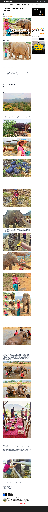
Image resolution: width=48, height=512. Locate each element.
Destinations (12, 4)
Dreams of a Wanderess (9, 16)
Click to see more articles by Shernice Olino (19, 503)
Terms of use (28, 509)
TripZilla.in (14, 507)
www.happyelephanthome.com (6, 489)
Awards (36, 4)
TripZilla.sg (28, 507)
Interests (18, 4)
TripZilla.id (9, 507)
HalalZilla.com (34, 507)
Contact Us (24, 509)
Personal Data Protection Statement (40, 509)
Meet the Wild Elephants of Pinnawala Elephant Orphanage (12, 64)
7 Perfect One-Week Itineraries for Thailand (10, 443)
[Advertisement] (17, 79)
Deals (28, 4)
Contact (31, 4)
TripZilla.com (4, 507)
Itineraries (24, 4)
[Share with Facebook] (4, 495)
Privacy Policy (33, 509)
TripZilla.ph (24, 507)
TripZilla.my (19, 507)
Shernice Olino (9, 498)
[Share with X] (6, 495)
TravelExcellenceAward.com (41, 507)
